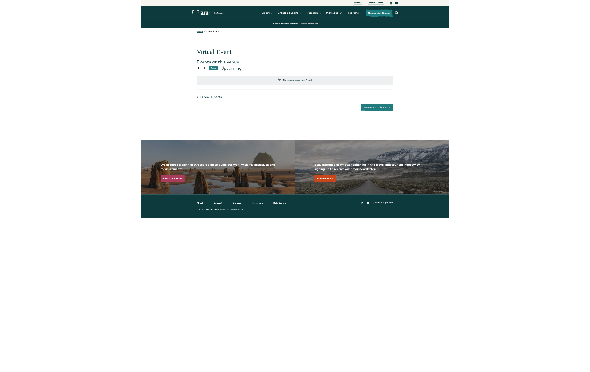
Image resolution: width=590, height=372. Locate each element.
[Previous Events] (198, 68)
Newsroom (257, 203)
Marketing (332, 12)
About (265, 12)
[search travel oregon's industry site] (396, 13)
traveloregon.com (383, 202)
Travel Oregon (208, 13)
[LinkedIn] (391, 3)
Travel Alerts (307, 23)
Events (358, 2)
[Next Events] (204, 68)
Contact (218, 203)
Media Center (376, 2)
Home (200, 31)
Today (213, 68)
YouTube (368, 202)
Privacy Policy (237, 209)
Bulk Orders (279, 203)
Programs (353, 12)
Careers (237, 203)
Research (312, 12)
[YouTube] (396, 3)
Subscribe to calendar (375, 107)
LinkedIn (361, 202)
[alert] (295, 80)
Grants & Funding (288, 12)
